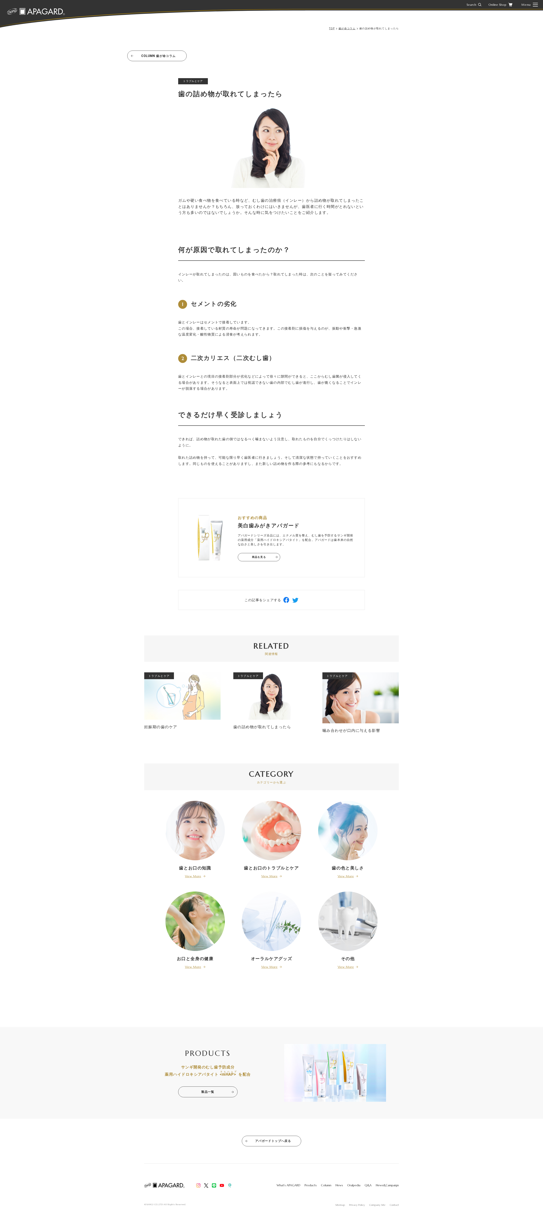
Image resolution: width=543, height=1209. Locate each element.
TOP (332, 28)
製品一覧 (207, 1091)
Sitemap (340, 1204)
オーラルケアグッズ (271, 958)
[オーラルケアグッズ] (271, 921)
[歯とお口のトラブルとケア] (271, 830)
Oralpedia (353, 1185)
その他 (348, 958)
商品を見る (259, 557)
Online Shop (497, 5)
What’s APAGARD (288, 1185)
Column (326, 1185)
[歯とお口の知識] (195, 830)
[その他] (348, 921)
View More (193, 876)
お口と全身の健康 (195, 958)
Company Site (377, 1204)
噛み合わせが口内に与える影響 (351, 730)
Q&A (368, 1185)
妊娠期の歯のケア (160, 727)
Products (311, 1185)
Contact (394, 1204)
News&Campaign (387, 1185)
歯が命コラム (347, 28)
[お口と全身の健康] (195, 921)
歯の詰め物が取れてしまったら (262, 727)
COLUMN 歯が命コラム (158, 56)
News (339, 1185)
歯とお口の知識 (195, 867)
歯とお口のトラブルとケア (271, 867)
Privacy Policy (357, 1204)
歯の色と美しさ (348, 867)
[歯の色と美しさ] (348, 830)
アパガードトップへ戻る (273, 1141)
